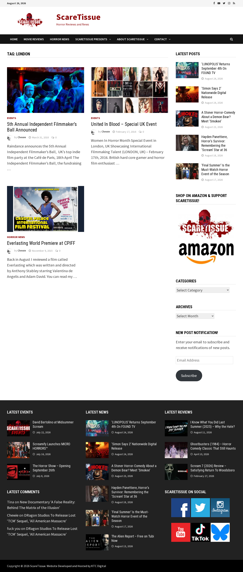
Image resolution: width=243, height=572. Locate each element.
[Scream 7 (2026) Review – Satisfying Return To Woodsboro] (176, 466)
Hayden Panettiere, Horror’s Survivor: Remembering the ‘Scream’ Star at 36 (214, 143)
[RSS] (234, 2)
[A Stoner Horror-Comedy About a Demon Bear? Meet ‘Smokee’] (187, 113)
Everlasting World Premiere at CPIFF (41, 243)
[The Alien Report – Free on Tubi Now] (97, 537)
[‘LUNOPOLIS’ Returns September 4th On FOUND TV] (187, 64)
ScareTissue (78, 17)
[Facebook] (214, 2)
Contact (160, 39)
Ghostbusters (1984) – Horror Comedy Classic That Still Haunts (213, 446)
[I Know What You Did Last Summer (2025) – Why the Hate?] (176, 423)
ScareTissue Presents (91, 39)
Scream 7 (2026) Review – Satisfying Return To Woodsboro (212, 468)
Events (11, 118)
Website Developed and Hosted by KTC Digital (76, 566)
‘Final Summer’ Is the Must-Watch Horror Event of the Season (215, 169)
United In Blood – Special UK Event (124, 124)
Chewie (22, 137)
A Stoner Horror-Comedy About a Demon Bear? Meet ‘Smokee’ (218, 116)
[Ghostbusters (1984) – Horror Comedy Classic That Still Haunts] (176, 444)
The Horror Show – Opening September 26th (51, 468)
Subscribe (189, 375)
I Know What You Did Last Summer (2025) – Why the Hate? (212, 424)
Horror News (59, 39)
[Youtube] (219, 2)
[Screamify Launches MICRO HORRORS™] (18, 444)
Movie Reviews (34, 39)
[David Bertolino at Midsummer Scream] (18, 423)
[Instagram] (229, 2)
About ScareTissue (131, 39)
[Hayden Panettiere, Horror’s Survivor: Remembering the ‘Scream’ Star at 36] (187, 137)
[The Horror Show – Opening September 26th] (18, 466)
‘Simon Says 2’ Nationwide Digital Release (213, 92)
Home (14, 39)
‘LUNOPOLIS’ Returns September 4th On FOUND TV (215, 68)
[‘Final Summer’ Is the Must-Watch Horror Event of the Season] (187, 166)
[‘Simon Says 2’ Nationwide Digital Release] (187, 89)
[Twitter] (224, 2)
